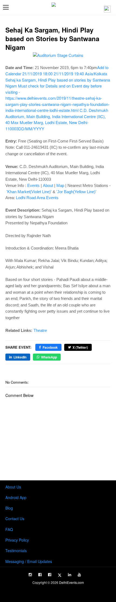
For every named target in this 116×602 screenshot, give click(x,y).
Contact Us (14, 518)
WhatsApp (49, 357)
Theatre (40, 330)
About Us (13, 487)
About (48, 185)
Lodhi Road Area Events (37, 197)
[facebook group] (49, 574)
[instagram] (30, 574)
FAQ (9, 529)
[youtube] (79, 574)
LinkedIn (19, 357)
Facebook (50, 347)
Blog (9, 508)
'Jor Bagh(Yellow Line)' (76, 191)
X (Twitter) (80, 347)
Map (60, 185)
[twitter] (60, 575)
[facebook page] (40, 574)
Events (33, 185)
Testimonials (16, 550)
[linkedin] (69, 574)
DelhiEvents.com (71, 582)
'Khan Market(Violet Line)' (29, 191)
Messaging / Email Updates (28, 561)
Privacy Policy (17, 540)
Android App (15, 497)
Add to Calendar (57, 97)
